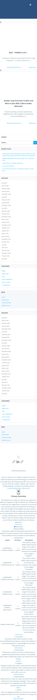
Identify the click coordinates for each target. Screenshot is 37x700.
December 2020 (6, 253)
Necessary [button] (18, 524)
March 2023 (5, 219)
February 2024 (6, 211)
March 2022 (5, 233)
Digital (4, 271)
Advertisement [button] (18, 674)
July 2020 (4, 259)
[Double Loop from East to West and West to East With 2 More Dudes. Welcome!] (18, 82)
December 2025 (6, 194)
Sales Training (6, 282)
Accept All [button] (26, 488)
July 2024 (4, 208)
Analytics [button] (18, 661)
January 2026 (5, 191)
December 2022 (6, 225)
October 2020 (6, 256)
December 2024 (6, 205)
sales (3, 276)
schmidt (11, 67)
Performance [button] (18, 648)
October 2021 (6, 242)
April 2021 (5, 247)
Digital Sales (5, 274)
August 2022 (5, 231)
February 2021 (6, 250)
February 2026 (6, 188)
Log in (3, 297)
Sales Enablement (7, 279)
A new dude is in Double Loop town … (13, 163)
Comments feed (6, 303)
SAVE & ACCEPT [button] (18, 699)
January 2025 (5, 202)
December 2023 (6, 217)
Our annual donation (8, 166)
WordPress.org (6, 305)
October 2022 (6, 228)
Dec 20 (19, 123)
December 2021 (6, 239)
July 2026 (4, 183)
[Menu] (30, 4)
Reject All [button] (20, 488)
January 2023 (5, 222)
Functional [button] (18, 634)
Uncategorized (6, 285)
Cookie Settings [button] (12, 488)
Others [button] (18, 688)
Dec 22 (19, 67)
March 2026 (5, 186)
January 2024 (5, 214)
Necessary (19, 527)
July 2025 (4, 197)
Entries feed (5, 300)
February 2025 (6, 200)
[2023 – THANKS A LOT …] (18, 34)
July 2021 (4, 245)
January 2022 (5, 236)
